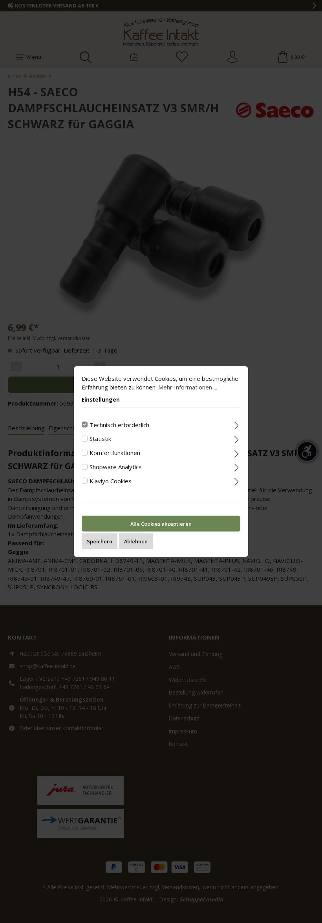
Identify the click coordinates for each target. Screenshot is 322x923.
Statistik (100, 438)
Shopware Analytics (116, 466)
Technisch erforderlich (119, 424)
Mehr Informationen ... (187, 387)
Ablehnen (136, 541)
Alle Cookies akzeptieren (161, 523)
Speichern (99, 541)
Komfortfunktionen (115, 453)
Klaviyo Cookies (111, 480)
